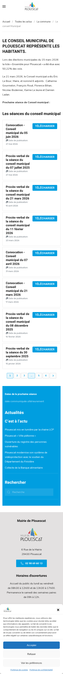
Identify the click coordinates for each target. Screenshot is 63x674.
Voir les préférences (31, 663)
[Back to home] (31, 6)
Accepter (31, 645)
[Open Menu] (4, 6)
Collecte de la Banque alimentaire (24, 468)
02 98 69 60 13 (33, 563)
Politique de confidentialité (41, 670)
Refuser (31, 654)
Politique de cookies (19, 670)
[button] (58, 609)
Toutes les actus (23, 21)
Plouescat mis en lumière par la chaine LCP (29, 429)
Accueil (6, 21)
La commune (44, 21)
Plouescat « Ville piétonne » (20, 436)
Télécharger (45, 126)
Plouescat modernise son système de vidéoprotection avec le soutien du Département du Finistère (26, 457)
